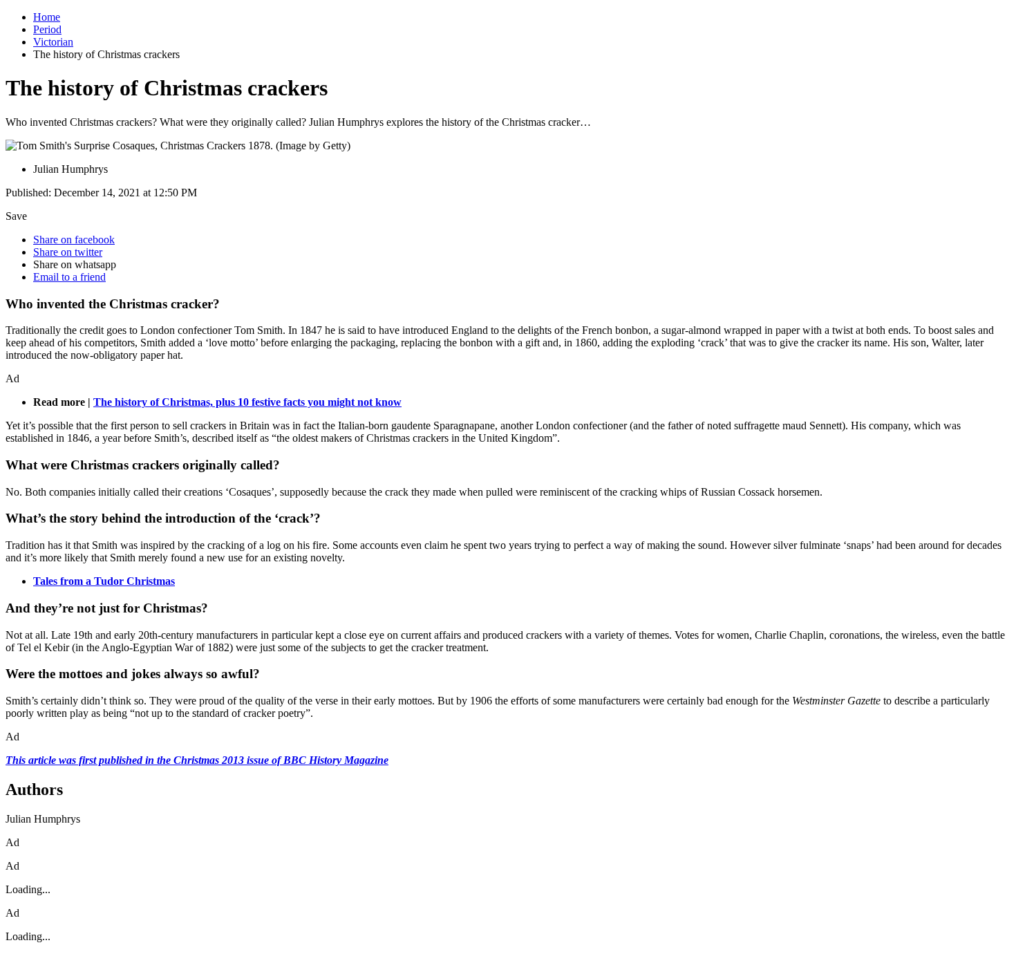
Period (47, 29)
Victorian (53, 42)
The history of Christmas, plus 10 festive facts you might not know (247, 402)
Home (46, 17)
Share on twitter (67, 252)
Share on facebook (74, 239)
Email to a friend (69, 277)
